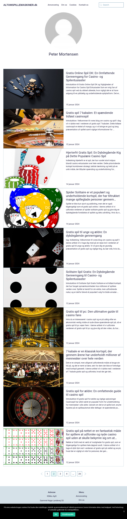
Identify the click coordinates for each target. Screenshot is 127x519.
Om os (64, 5)
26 (79, 473)
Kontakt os (83, 5)
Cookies (72, 5)
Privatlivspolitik (67, 514)
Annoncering (53, 5)
